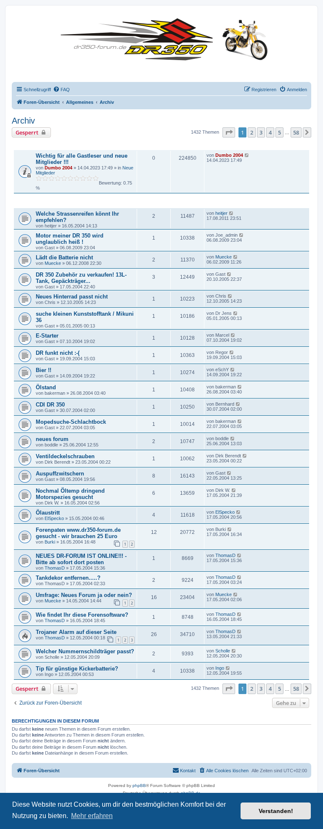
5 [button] (279, 132)
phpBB (139, 785)
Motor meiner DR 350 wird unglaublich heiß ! (69, 238)
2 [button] (251, 132)
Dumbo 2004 (58, 167)
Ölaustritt (48, 513)
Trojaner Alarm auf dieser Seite (76, 632)
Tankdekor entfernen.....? (68, 578)
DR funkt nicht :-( (57, 353)
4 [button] (270, 132)
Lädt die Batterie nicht (64, 257)
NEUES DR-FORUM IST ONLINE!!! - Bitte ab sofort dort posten (81, 559)
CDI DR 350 (50, 404)
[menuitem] (61, 89)
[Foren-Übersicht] (166, 37)
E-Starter (47, 336)
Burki (50, 541)
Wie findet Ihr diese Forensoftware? (82, 615)
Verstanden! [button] (276, 811)
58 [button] (296, 132)
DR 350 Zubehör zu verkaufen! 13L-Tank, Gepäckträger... (81, 278)
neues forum (52, 439)
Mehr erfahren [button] (92, 815)
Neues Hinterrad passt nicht (72, 296)
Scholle (222, 650)
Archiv (23, 120)
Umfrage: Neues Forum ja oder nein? (84, 595)
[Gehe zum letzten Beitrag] (247, 155)
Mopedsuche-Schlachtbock (71, 422)
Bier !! (43, 370)
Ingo (219, 668)
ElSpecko (54, 518)
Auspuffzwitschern (60, 473)
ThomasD (55, 567)
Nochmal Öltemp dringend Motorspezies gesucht (70, 494)
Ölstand (46, 387)
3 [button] (260, 132)
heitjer (221, 213)
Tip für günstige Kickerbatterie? (77, 668)
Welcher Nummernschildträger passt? (85, 651)
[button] (228, 132)
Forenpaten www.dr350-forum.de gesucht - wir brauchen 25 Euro (78, 533)
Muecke (53, 263)
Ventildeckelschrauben (65, 456)
